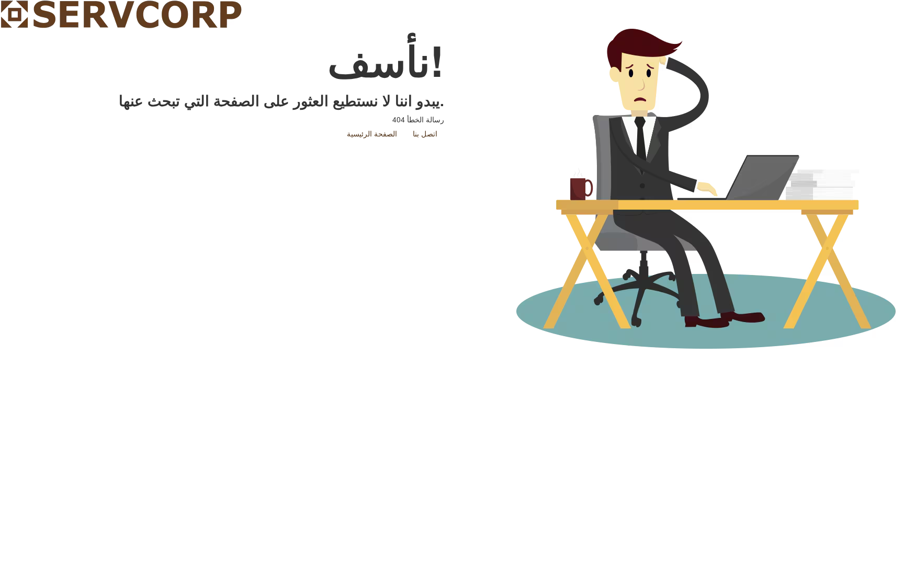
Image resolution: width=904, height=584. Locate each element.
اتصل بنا (425, 133)
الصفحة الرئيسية (372, 133)
